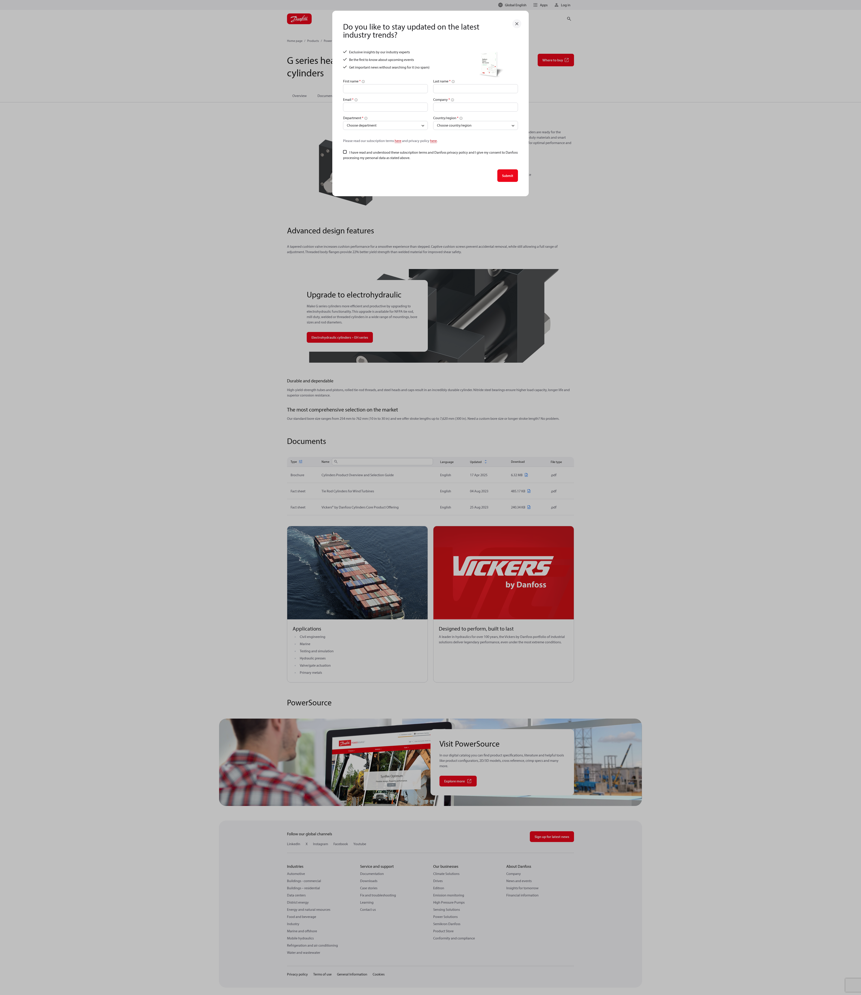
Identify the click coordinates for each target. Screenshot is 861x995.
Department (353, 118)
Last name (442, 81)
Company (441, 99)
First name (352, 81)
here (398, 140)
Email (348, 99)
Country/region (446, 118)
